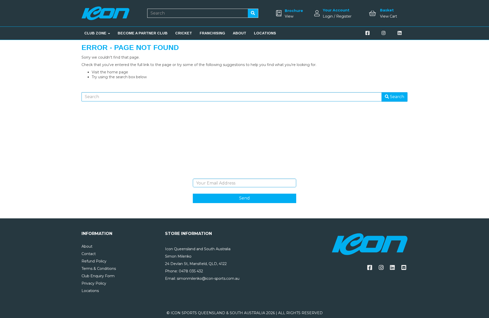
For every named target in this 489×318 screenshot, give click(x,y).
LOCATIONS (265, 33)
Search (396, 96)
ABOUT (239, 33)
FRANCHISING (212, 33)
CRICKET (183, 33)
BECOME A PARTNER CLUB (143, 33)
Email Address (244, 175)
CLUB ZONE (95, 33)
